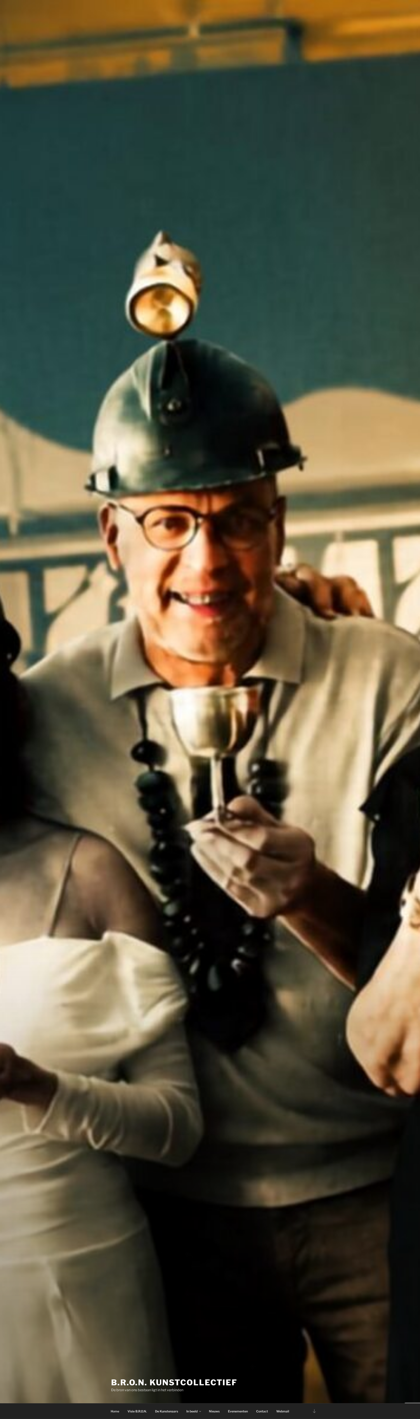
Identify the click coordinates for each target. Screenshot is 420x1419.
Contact (262, 1411)
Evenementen (238, 1411)
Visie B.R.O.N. (137, 1411)
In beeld (192, 1411)
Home (115, 1411)
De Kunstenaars (166, 1411)
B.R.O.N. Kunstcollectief (174, 1382)
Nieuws (214, 1411)
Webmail (282, 1411)
